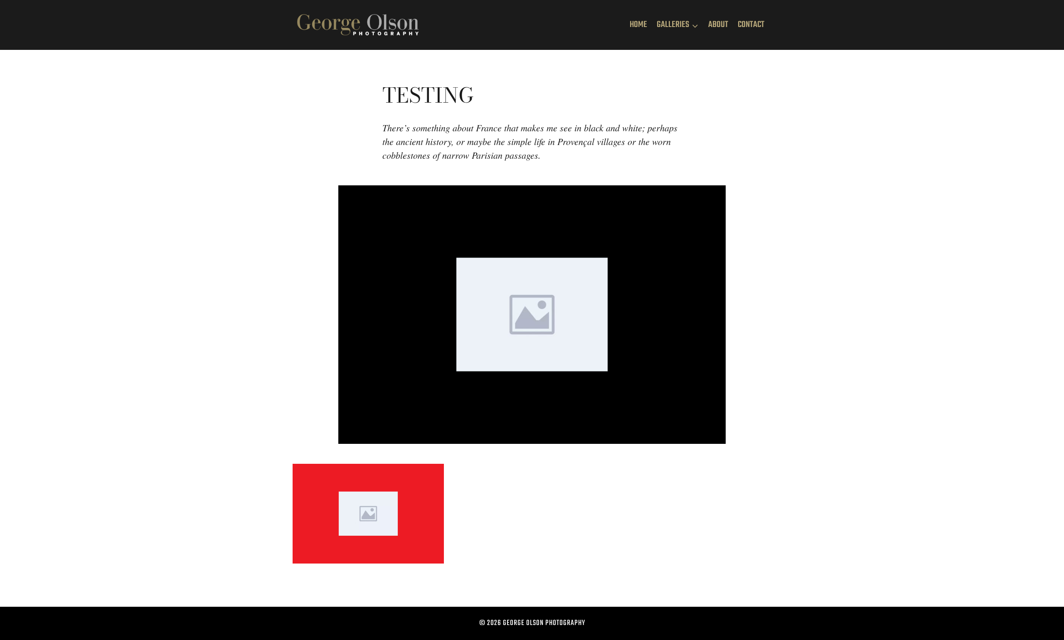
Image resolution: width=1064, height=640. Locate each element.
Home (638, 25)
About (718, 25)
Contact (751, 25)
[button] (368, 514)
